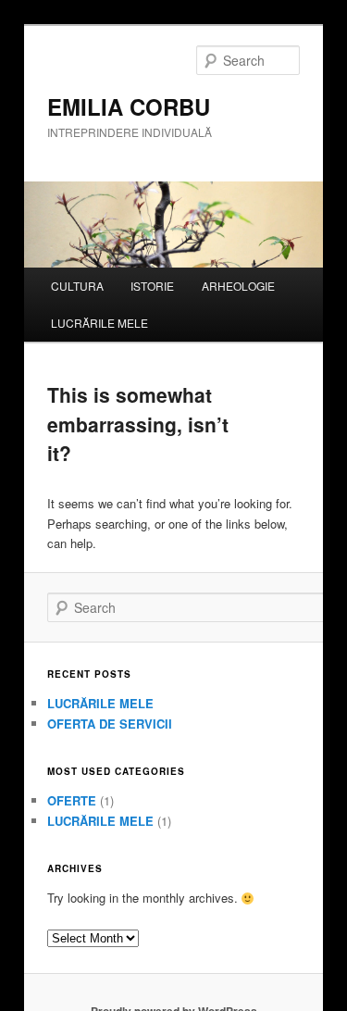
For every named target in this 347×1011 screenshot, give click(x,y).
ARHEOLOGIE (238, 285)
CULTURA (77, 285)
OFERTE (71, 800)
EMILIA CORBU (128, 106)
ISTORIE (152, 285)
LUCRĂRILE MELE (99, 323)
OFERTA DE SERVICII (109, 723)
